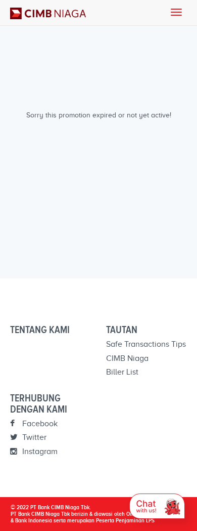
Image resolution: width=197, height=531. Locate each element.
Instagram (39, 451)
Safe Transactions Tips (146, 344)
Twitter (33, 437)
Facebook (39, 423)
